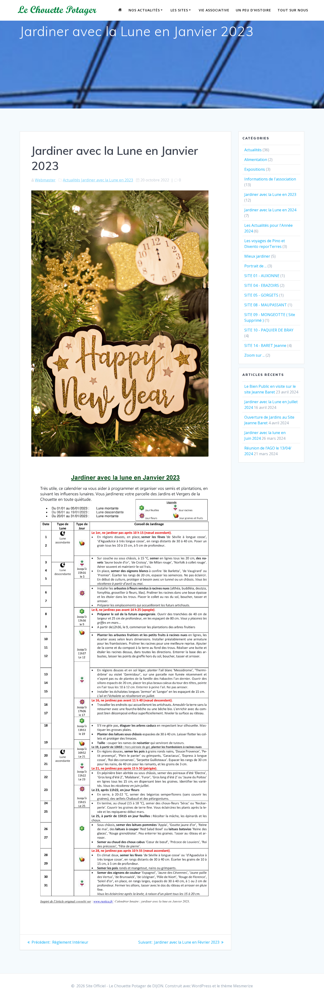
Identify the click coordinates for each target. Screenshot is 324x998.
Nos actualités (144, 10)
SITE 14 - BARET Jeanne (265, 345)
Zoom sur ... (254, 355)
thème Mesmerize (237, 986)
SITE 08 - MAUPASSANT (265, 304)
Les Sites (179, 10)
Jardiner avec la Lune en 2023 (107, 180)
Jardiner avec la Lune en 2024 (270, 210)
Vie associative (214, 10)
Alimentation (255, 159)
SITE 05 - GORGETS (261, 295)
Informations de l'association (270, 179)
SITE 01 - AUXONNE (261, 275)
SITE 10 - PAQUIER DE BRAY (268, 330)
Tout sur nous (293, 10)
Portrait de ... (255, 266)
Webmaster (45, 180)
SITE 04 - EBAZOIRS (261, 285)
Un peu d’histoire (253, 10)
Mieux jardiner (257, 256)
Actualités (71, 180)
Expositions (254, 169)
